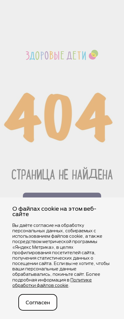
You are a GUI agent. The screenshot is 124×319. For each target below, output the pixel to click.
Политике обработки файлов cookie (52, 282)
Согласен (38, 302)
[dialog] (62, 258)
